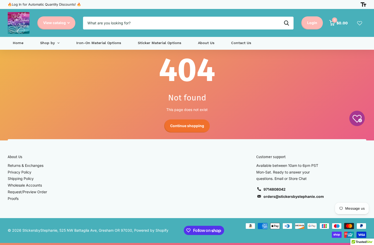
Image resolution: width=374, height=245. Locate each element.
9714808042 (274, 189)
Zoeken (286, 23)
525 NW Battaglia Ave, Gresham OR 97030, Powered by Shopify (113, 230)
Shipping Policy (21, 178)
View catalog (55, 23)
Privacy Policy (19, 172)
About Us (15, 157)
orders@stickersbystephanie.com (293, 196)
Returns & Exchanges (25, 165)
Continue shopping (187, 126)
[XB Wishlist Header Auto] (359, 23)
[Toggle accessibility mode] (363, 4)
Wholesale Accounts (25, 185)
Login (312, 23)
